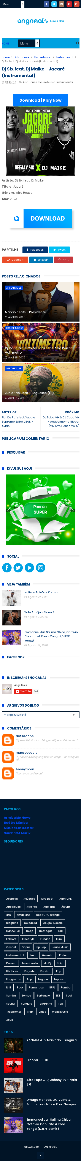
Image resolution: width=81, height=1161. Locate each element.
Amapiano (23, 915)
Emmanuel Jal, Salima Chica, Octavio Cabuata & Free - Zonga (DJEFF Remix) (51, 636)
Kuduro (63, 955)
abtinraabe (25, 736)
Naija (60, 963)
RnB (8, 987)
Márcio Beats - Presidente (25, 312)
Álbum (65, 907)
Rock (20, 987)
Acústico (29, 899)
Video (42, 1012)
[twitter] (54, 4)
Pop (58, 971)
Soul (69, 995)
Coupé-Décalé (53, 923)
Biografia (12, 923)
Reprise (59, 979)
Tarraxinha (45, 1003)
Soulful (10, 1003)
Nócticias (12, 971)
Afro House (22, 57)
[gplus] (76, 4)
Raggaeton (13, 979)
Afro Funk (65, 899)
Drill (60, 931)
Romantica (36, 987)
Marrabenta (30, 963)
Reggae (43, 979)
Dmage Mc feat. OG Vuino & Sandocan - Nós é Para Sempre (51, 1102)
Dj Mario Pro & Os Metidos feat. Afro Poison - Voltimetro (40, 350)
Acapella (12, 899)
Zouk (9, 1020)
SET (58, 995)
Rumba (65, 987)
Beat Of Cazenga (48, 915)
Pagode (29, 971)
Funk (59, 939)
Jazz (33, 955)
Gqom (26, 947)
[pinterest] (69, 4)
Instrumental (64, 57)
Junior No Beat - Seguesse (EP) (29, 393)
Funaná (45, 939)
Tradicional (13, 1012)
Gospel (11, 947)
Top (60, 1003)
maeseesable (26, 753)
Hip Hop (41, 947)
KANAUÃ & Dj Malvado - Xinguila (52, 1040)
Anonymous (25, 769)
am (8, 915)
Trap (30, 1012)
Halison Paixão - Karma (40, 592)
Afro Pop (32, 907)
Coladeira (30, 923)
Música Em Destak (19, 828)
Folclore (11, 939)
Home (6, 43)
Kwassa (11, 963)
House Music (42, 57)
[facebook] (46, 4)
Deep (29, 931)
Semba (26, 995)
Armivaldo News (17, 817)
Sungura (26, 1003)
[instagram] (61, 4)
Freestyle (28, 939)
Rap (29, 979)
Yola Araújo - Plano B (39, 612)
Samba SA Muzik (17, 833)
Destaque (45, 931)
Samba (11, 995)
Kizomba (47, 955)
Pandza (45, 971)
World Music (60, 1012)
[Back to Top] (40, 1155)
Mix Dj (47, 963)
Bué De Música (16, 822)
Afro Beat (47, 899)
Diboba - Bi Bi (37, 1060)
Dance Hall (13, 931)
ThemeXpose (48, 1147)
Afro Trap (49, 907)
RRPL (52, 987)
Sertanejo (43, 995)
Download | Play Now (40, 100)
